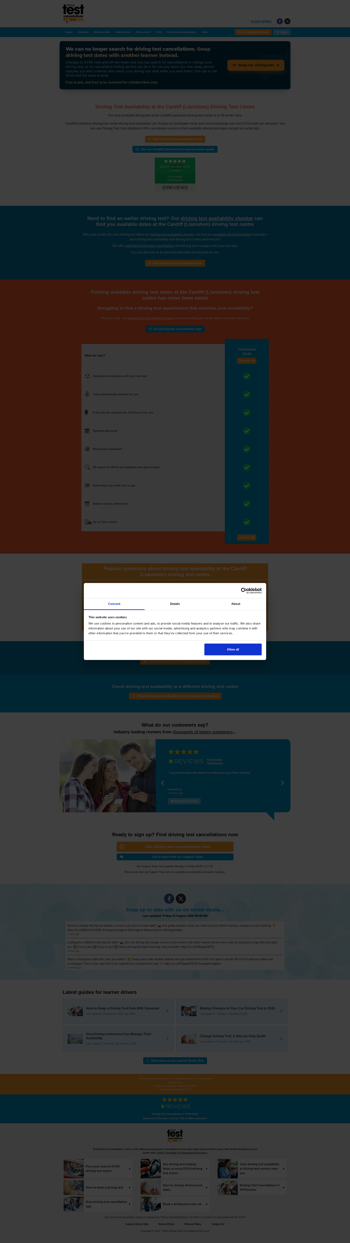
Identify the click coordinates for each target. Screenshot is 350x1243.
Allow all (233, 649)
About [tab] (235, 603)
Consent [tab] (114, 603)
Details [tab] (175, 603)
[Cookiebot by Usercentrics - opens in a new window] (244, 591)
